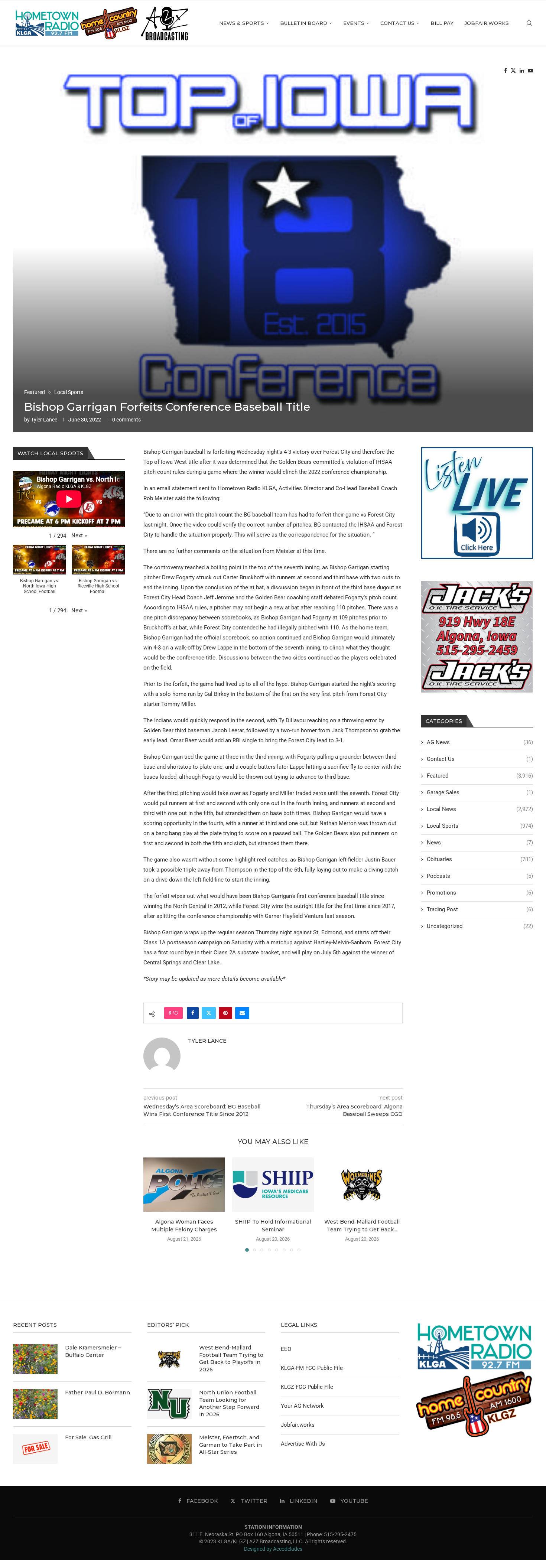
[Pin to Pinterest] (225, 1013)
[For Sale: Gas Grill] (35, 1449)
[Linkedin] (522, 71)
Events (353, 23)
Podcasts (480, 876)
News (480, 842)
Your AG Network (302, 1406)
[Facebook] (505, 71)
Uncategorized (480, 926)
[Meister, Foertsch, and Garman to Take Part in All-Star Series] (169, 1449)
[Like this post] (175, 1013)
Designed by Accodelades (273, 1549)
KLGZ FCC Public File (307, 1387)
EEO (286, 1349)
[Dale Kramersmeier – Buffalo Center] (35, 1359)
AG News (480, 742)
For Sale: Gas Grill (88, 1437)
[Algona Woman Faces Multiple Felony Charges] (184, 1184)
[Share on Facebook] (193, 1013)
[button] (153, 1204)
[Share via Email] (242, 1013)
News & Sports (241, 23)
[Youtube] (530, 71)
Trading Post (480, 909)
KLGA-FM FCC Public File (312, 1368)
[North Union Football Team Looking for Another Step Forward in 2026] (169, 1404)
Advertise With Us (303, 1443)
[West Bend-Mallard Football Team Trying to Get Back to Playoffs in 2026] (362, 1184)
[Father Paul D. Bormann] (35, 1404)
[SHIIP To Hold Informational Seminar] (272, 1184)
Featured (480, 775)
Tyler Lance (44, 420)
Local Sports (480, 826)
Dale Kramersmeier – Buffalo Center (93, 1351)
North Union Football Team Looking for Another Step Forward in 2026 (229, 1403)
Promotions (480, 892)
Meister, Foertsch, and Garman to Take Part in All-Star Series (230, 1444)
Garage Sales (480, 792)
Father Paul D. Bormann (97, 1392)
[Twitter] (513, 71)
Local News (480, 809)
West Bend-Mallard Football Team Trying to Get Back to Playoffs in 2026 (231, 1358)
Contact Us (397, 23)
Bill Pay (442, 23)
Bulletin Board (303, 23)
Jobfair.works (487, 23)
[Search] (529, 23)
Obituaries (480, 859)
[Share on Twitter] (209, 1013)
